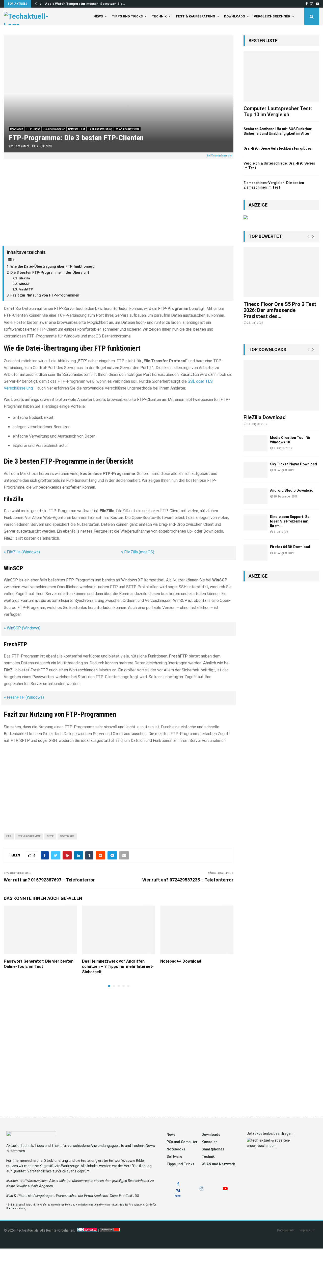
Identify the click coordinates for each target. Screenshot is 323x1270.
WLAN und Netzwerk (127, 129)
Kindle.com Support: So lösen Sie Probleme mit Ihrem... (290, 521)
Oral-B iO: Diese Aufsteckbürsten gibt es (278, 148)
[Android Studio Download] (255, 496)
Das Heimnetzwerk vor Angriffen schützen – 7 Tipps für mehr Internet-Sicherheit (118, 966)
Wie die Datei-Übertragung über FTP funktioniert (52, 266)
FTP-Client (33, 129)
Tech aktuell (22, 146)
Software (67, 836)
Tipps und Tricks (127, 16)
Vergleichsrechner (272, 16)
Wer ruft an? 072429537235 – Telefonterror (187, 879)
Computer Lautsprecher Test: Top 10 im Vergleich (278, 111)
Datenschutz (286, 1230)
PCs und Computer (54, 129)
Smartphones (213, 1149)
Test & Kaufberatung (195, 16)
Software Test (76, 129)
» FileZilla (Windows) (22, 552)
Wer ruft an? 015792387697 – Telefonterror (49, 879)
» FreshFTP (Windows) (24, 697)
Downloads (234, 16)
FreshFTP (25, 289)
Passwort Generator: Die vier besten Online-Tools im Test (38, 964)
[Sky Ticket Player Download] (255, 470)
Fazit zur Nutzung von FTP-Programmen (44, 295)
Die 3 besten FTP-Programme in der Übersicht (49, 272)
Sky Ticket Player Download (293, 464)
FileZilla (24, 278)
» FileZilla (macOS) (137, 552)
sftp (50, 836)
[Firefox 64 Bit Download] (255, 552)
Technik (159, 16)
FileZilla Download (265, 417)
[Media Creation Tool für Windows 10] (255, 443)
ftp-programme (29, 836)
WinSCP (24, 284)
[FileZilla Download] (281, 385)
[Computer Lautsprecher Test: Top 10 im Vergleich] (281, 76)
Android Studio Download (291, 490)
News (98, 16)
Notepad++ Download (180, 961)
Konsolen (210, 1142)
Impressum (307, 1230)
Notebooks (176, 1149)
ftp (8, 836)
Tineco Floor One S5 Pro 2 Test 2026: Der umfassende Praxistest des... (280, 310)
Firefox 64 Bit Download (290, 547)
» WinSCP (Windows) (22, 628)
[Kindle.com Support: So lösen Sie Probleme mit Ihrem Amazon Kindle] (255, 522)
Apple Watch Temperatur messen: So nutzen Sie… (85, 4)
